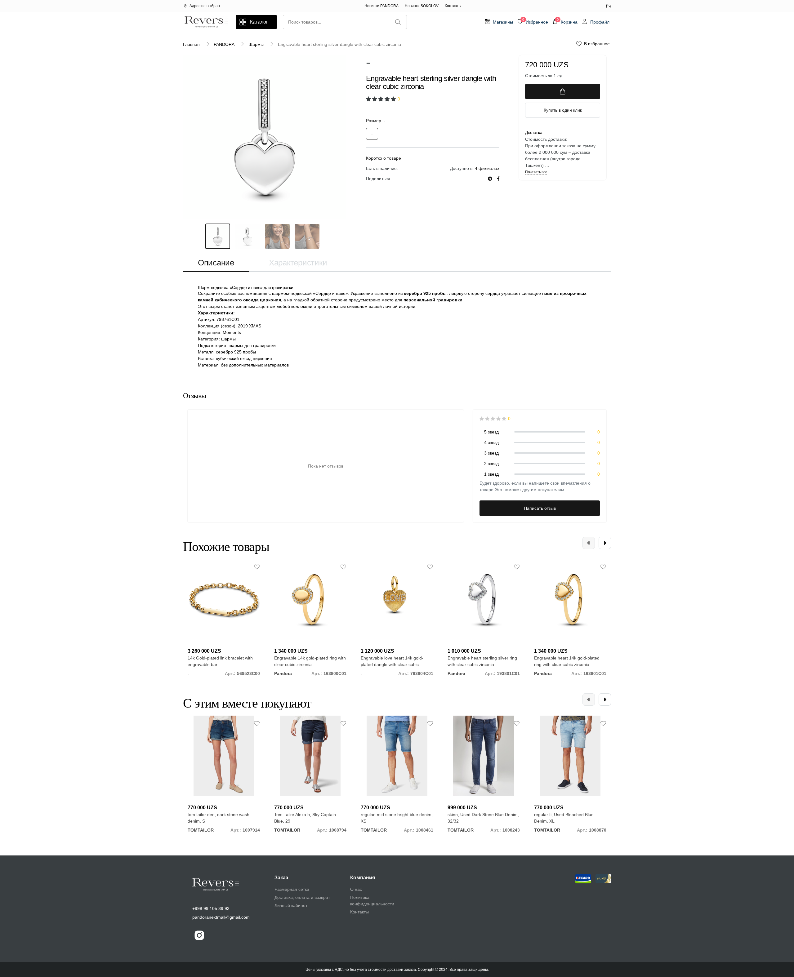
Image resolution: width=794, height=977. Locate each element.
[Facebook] (498, 178)
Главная (191, 44)
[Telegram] (490, 178)
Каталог (259, 21)
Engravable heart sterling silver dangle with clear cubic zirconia (339, 44)
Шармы (256, 44)
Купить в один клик (563, 110)
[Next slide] (605, 543)
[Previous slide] (588, 543)
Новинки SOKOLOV (422, 6)
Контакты (453, 6)
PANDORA (224, 44)
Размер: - (375, 120)
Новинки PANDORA (381, 6)
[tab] (216, 263)
